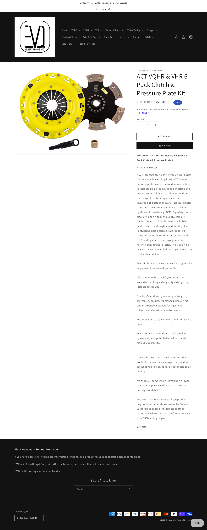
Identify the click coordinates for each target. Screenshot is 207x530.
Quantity (141, 118)
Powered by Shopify (184, 520)
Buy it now (164, 145)
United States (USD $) (27, 518)
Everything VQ (171, 520)
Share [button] (143, 426)
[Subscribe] (129, 489)
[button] (75, 30)
